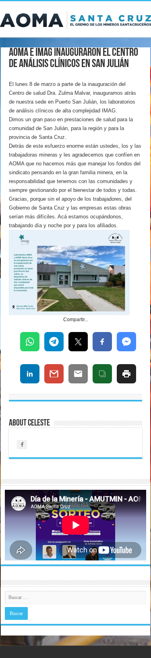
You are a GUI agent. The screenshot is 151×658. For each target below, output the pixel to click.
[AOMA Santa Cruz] (75, 19)
